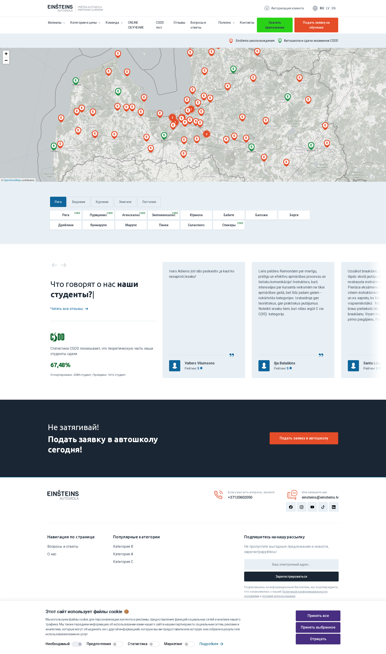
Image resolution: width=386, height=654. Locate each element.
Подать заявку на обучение (316, 26)
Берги (294, 215)
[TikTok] (323, 507)
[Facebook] (291, 507)
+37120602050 (240, 497)
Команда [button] (112, 22)
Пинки (163, 225)
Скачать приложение (274, 25)
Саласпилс (196, 225)
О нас (51, 554)
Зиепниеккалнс (163, 215)
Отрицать (318, 639)
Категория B (123, 546)
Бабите (229, 215)
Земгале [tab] (125, 202)
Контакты (247, 22)
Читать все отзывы (66, 309)
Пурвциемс (98, 215)
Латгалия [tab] (149, 202)
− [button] (6, 60)
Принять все (318, 616)
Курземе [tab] (102, 202)
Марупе (131, 225)
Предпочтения (99, 644)
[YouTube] (312, 507)
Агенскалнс (131, 215)
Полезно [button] (224, 22)
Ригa (65, 215)
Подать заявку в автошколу (304, 438)
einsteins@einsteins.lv (320, 497)
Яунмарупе (98, 225)
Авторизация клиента (287, 8)
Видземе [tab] (78, 202)
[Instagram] (301, 507)
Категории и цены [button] (83, 22)
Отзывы (179, 22)
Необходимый (58, 644)
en (334, 8)
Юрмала (196, 215)
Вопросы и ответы (198, 25)
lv (327, 8)
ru (322, 8)
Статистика (137, 644)
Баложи (261, 215)
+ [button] (6, 53)
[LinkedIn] (334, 507)
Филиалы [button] (54, 22)
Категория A (123, 554)
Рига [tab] (58, 202)
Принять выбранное (318, 627)
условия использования (278, 596)
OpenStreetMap (12, 180)
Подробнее (208, 644)
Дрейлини (65, 225)
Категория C (123, 562)
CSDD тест (160, 25)
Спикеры (229, 225)
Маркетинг (173, 644)
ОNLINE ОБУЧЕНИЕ (136, 25)
